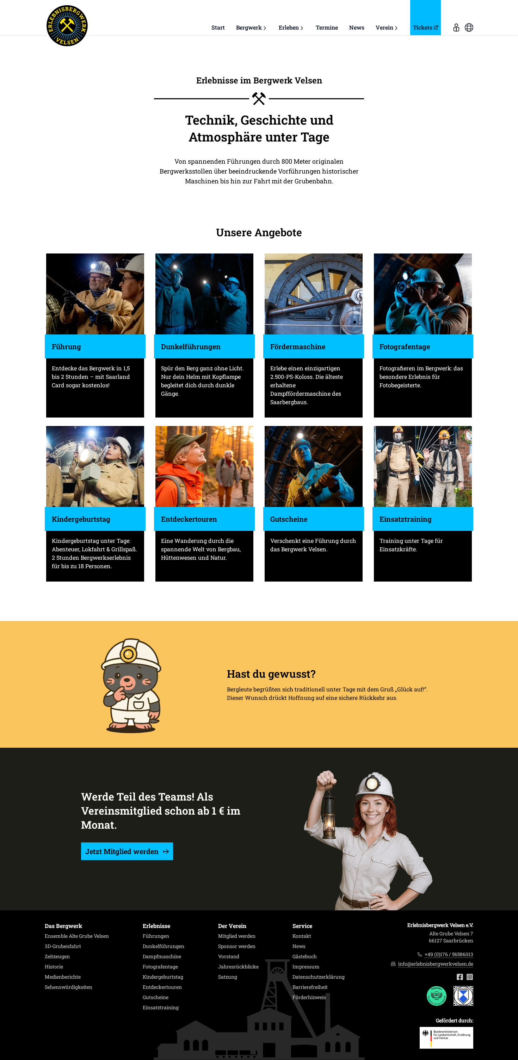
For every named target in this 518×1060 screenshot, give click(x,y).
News (356, 27)
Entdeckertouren (162, 987)
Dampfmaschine (162, 956)
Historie (54, 967)
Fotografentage (160, 967)
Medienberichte (63, 977)
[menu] (456, 17)
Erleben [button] (289, 27)
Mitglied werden (236, 936)
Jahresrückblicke (238, 967)
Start (218, 27)
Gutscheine (155, 997)
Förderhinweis (309, 997)
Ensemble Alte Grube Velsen (77, 936)
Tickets (422, 27)
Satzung (227, 977)
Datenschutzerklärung (318, 977)
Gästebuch (304, 956)
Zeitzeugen (57, 956)
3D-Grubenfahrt (63, 946)
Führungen (156, 936)
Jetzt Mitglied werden (122, 851)
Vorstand (228, 956)
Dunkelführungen (163, 946)
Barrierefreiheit (310, 987)
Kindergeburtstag (163, 977)
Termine (327, 27)
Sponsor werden (236, 946)
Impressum (306, 967)
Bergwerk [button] (249, 27)
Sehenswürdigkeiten (68, 987)
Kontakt (301, 936)
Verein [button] (384, 27)
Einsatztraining (161, 1007)
